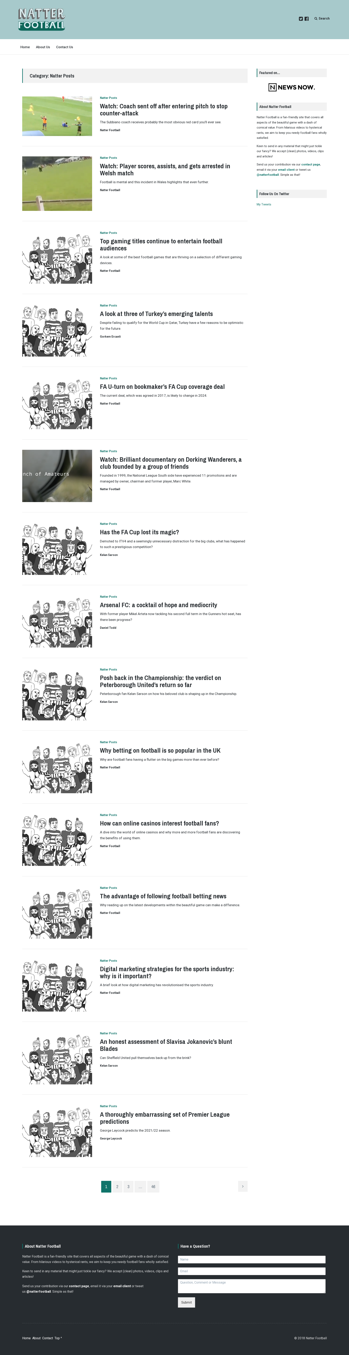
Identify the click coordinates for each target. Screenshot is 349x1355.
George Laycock (111, 1138)
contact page (310, 164)
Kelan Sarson (109, 555)
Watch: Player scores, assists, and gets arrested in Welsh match (165, 169)
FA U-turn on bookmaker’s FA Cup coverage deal (162, 386)
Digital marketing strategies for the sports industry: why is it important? (167, 972)
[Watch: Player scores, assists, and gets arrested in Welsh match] (57, 183)
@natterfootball (268, 175)
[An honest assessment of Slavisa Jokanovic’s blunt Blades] (57, 1058)
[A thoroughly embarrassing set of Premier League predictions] (57, 1131)
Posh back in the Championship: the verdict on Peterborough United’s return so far (160, 681)
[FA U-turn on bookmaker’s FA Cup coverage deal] (57, 403)
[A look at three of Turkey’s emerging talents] (57, 330)
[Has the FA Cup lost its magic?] (57, 548)
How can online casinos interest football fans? (159, 823)
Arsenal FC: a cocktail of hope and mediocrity (158, 605)
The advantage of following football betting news (163, 896)
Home (25, 47)
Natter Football (110, 130)
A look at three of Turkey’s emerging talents (156, 313)
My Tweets (264, 204)
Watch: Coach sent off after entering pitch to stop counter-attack (164, 109)
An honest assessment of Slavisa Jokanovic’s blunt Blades (166, 1045)
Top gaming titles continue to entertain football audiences (161, 244)
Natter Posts (108, 97)
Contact (47, 1338)
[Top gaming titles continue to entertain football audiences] (57, 257)
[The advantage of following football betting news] (57, 912)
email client (286, 170)
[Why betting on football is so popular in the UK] (57, 767)
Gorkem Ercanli (110, 336)
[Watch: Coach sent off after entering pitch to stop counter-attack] (57, 116)
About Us (43, 47)
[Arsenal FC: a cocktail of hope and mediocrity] (57, 621)
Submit (186, 1302)
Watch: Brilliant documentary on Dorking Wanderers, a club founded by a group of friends (171, 463)
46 (153, 1186)
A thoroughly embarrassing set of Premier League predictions (165, 1118)
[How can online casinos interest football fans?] (57, 840)
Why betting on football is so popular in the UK (160, 750)
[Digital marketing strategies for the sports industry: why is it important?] (57, 985)
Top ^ (58, 1338)
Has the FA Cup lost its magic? (139, 532)
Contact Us (64, 47)
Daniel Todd (108, 627)
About (36, 1338)
